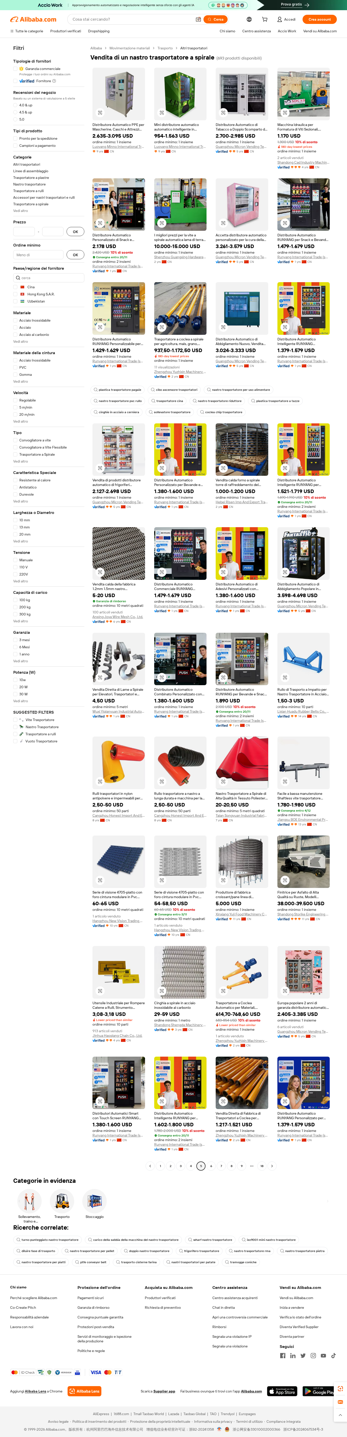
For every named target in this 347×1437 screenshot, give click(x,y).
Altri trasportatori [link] (193, 48)
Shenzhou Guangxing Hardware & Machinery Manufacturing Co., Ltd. (180, 257)
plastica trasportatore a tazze (277, 401)
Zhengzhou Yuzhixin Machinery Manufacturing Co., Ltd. (180, 372)
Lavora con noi (21, 1327)
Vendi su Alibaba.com (296, 1298)
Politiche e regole (91, 1351)
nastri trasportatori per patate (193, 1262)
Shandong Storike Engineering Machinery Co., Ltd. (303, 914)
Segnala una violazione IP (232, 1336)
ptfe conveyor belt (93, 1262)
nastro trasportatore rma (252, 1251)
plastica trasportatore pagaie (120, 390)
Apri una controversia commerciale (240, 1317)
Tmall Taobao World (148, 1414)
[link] (340, 1388)
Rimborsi (219, 1327)
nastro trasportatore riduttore (220, 401)
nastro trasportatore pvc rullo (120, 401)
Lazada (173, 1414)
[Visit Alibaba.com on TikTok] (333, 1356)
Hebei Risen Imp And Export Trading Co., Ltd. (242, 502)
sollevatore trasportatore (172, 412)
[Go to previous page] (150, 1166)
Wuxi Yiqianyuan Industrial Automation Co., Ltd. (118, 711)
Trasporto (165, 48)
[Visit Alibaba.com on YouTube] (323, 1356)
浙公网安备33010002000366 (256, 1429)
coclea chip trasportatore (223, 412)
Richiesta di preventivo (163, 1307)
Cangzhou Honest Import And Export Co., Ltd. (118, 815)
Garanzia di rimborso (93, 1307)
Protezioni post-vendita (95, 1327)
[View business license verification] (219, 1429)
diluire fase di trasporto (38, 1251)
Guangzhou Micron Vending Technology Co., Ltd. (242, 147)
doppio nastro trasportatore (149, 1251)
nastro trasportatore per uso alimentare (241, 390)
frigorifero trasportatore (201, 1251)
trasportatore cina (169, 401)
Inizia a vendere (292, 1307)
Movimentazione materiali (129, 48)
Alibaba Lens (35, 1391)
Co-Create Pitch (23, 1307)
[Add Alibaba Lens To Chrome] (84, 1391)
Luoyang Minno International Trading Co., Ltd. (118, 147)
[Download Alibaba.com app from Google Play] (320, 1391)
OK (75, 231)
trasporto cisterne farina (139, 1262)
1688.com (121, 1414)
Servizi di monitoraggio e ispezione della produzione (104, 1338)
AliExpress (101, 1414)
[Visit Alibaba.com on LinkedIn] (293, 1356)
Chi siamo (18, 1287)
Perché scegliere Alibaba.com (33, 1298)
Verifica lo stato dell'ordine (300, 1317)
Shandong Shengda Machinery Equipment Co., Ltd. (180, 1025)
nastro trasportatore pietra (305, 1251)
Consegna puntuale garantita (100, 1317)
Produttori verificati (160, 1298)
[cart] (266, 20)
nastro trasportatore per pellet (92, 1251)
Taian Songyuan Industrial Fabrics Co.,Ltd (242, 815)
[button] (198, 19)
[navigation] (48, 608)
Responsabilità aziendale (29, 1317)
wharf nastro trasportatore (212, 1240)
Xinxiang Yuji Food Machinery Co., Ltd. (242, 914)
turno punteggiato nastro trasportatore (50, 1240)
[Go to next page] (272, 1166)
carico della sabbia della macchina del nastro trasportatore (136, 1240)
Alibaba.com (251, 1391)
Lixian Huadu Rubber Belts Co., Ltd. (303, 711)
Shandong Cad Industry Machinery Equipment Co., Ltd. (303, 162)
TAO (213, 1414)
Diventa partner (292, 1336)
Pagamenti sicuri (90, 1298)
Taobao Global (194, 1414)
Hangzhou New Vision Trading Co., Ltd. (118, 921)
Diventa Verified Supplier (299, 1327)
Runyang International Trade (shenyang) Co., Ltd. (118, 266)
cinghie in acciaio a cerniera (119, 412)
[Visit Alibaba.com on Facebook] (283, 1356)
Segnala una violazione (230, 1346)
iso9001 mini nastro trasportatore (271, 1240)
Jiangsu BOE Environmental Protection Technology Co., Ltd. (303, 819)
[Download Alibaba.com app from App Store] (282, 1391)
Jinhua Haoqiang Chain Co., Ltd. (117, 1035)
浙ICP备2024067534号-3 (303, 1429)
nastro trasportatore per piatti (44, 1262)
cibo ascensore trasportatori (176, 390)
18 (261, 1166)
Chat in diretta (223, 1307)
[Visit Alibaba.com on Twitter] (303, 1356)
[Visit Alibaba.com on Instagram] (313, 1356)
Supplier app (164, 1391)
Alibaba (96, 48)
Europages (247, 1414)
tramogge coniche (243, 1262)
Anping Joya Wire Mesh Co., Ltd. (117, 617)
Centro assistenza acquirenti (235, 1298)
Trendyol (227, 1414)
